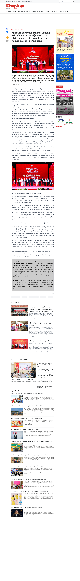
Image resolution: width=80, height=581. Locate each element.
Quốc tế (23, 11)
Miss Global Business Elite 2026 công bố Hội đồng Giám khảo (27, 507)
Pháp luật (34, 11)
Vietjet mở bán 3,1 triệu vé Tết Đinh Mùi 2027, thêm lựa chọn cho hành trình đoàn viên (45, 381)
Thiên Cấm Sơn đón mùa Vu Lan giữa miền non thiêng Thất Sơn (27, 406)
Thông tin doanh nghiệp (17, 29)
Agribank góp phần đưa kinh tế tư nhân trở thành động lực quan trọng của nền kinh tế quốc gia (40, 323)
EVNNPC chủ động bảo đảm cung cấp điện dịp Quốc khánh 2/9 (27, 393)
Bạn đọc (60, 11)
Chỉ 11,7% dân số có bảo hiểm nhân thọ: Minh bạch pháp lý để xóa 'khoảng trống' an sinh (23, 381)
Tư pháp (14, 11)
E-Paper (59, 86)
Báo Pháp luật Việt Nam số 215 (64, 112)
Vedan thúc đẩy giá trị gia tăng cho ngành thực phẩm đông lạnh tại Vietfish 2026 (32, 466)
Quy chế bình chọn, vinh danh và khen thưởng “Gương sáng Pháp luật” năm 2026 (64, 49)
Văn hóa (43, 11)
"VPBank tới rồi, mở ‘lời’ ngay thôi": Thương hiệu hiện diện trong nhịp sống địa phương (45, 375)
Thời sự (9, 11)
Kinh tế (47, 11)
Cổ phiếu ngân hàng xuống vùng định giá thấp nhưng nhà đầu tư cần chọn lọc (45, 365)
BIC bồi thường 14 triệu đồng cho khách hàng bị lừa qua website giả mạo (30, 455)
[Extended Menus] (71, 11)
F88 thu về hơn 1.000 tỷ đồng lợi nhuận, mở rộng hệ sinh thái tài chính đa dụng (31, 441)
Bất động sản (54, 11)
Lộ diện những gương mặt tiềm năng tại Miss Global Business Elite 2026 (29, 491)
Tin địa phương (66, 11)
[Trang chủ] (6, 11)
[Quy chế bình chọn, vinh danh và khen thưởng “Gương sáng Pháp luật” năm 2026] (65, 41)
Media (18, 11)
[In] (7, 41)
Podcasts (28, 11)
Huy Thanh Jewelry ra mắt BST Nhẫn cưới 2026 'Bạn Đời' (25, 429)
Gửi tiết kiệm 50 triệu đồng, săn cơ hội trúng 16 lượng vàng (26, 418)
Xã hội (38, 11)
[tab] (64, 124)
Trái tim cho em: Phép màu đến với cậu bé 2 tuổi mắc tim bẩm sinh (28, 479)
